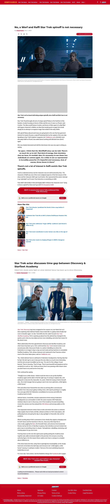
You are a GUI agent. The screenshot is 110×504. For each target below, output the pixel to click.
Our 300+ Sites (72, 490)
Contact (54, 490)
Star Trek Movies (44, 2)
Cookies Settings (57, 496)
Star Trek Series (32, 2)
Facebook (55, 453)
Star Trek (25, 250)
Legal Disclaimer (88, 493)
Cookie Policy (72, 493)
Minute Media (9, 499)
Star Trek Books (54, 2)
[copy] (27, 34)
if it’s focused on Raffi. (47, 185)
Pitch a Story (21, 493)
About (78, 2)
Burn (33, 424)
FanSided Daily (87, 490)
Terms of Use (56, 493)
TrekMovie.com (50, 137)
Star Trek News (22, 2)
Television (25, 478)
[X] (100, 2)
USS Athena (45, 404)
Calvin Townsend (21, 273)
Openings (40, 490)
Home (19, 250)
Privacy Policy (41, 493)
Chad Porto (20, 30)
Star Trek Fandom (66, 2)
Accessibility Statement (24, 496)
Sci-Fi (73, 2)
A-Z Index (40, 496)
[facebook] (97, 2)
